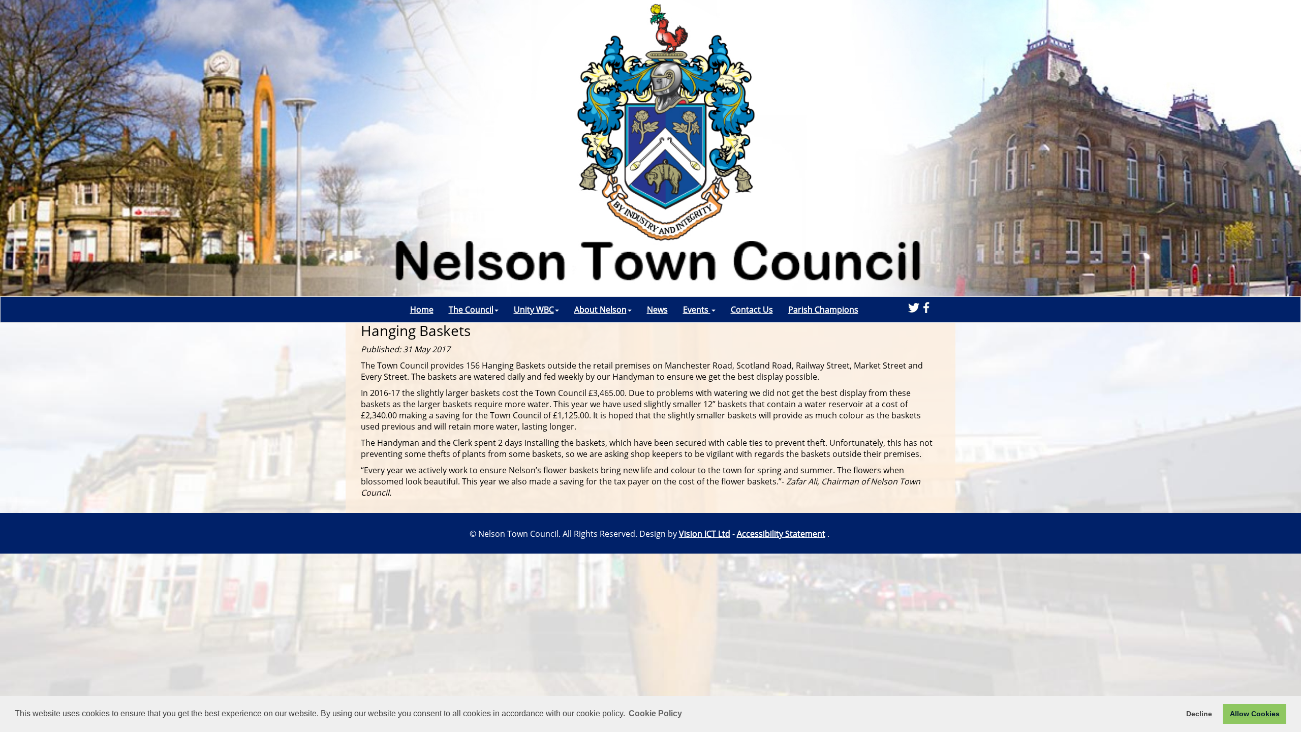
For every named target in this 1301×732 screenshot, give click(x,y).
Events (696, 309)
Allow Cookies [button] (1255, 714)
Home (421, 309)
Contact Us (752, 309)
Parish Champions (823, 309)
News (657, 309)
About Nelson (600, 309)
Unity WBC (534, 309)
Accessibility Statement (781, 533)
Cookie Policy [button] (655, 713)
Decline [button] (1199, 714)
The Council (471, 309)
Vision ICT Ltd (704, 533)
